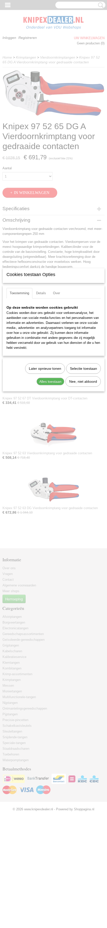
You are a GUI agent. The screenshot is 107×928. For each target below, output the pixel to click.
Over (56, 293)
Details (41, 293)
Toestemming (19, 293)
